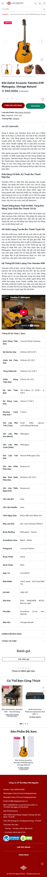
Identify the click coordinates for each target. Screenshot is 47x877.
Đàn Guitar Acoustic (23, 112)
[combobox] (24, 9)
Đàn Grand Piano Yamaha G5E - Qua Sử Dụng (12, 710)
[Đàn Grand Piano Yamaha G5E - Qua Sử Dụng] (12, 695)
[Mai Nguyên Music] (15, 3)
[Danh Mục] (3, 3)
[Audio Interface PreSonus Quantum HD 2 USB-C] (35, 695)
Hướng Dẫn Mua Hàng (12, 634)
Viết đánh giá (23, 659)
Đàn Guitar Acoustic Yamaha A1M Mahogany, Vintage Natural (23, 762)
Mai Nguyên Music (19, 874)
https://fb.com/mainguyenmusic (23, 797)
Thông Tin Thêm (9, 641)
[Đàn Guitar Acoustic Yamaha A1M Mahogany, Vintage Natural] (23, 746)
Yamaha (16, 119)
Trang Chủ (5, 14)
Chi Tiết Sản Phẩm (10, 126)
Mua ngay (35, 106)
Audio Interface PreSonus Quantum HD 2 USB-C (35, 711)
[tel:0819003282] (35, 3)
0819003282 (19, 789)
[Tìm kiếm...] (44, 9)
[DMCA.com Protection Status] (26, 838)
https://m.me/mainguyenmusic (25, 793)
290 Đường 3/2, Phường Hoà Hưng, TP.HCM (24, 821)
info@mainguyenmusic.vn (18, 801)
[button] (41, 41)
